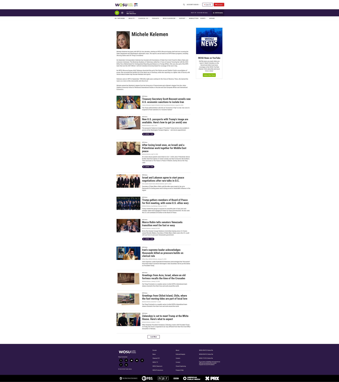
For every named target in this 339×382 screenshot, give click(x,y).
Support (182, 18)
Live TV (208, 5)
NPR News (144, 96)
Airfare (212, 18)
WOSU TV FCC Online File (206, 358)
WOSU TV (132, 18)
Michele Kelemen (146, 125)
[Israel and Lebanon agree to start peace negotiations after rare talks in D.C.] (128, 181)
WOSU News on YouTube (209, 58)
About (177, 350)
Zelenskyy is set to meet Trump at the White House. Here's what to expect (165, 317)
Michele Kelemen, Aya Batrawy (149, 206)
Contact (178, 362)
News (154, 354)
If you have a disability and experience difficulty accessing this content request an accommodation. (209, 363)
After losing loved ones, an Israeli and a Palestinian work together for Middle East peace (164, 148)
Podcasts (155, 18)
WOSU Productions (158, 370)
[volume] (122, 13)
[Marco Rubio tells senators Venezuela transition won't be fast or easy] (128, 225)
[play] (117, 13)
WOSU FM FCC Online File (206, 350)
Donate (219, 5)
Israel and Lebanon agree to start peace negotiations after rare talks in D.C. (163, 179)
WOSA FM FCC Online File (206, 354)
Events (202, 18)
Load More (153, 337)
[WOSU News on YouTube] (209, 41)
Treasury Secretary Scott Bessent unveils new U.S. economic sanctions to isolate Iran (166, 100)
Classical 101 (143, 18)
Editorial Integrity (180, 354)
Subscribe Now (209, 75)
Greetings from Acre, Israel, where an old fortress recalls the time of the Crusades (164, 277)
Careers (178, 358)
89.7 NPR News (120, 18)
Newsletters (194, 18)
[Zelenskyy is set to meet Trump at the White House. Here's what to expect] (128, 319)
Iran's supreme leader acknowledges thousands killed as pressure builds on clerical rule (162, 253)
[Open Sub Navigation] (199, 4)
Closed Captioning (181, 366)
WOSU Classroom (169, 18)
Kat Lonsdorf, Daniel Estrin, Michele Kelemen (153, 184)
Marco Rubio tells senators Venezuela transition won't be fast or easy (162, 224)
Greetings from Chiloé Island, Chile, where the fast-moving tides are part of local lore (164, 297)
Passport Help (180, 370)
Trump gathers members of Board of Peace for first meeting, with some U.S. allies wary (165, 201)
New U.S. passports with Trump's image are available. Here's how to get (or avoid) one (165, 121)
